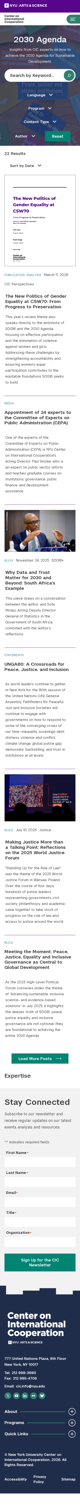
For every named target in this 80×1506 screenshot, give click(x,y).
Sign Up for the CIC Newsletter (40, 1263)
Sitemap (68, 1479)
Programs (14, 1422)
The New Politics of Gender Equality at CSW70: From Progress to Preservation (36, 301)
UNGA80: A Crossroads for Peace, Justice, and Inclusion (36, 666)
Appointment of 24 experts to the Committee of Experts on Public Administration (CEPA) (37, 417)
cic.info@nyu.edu (30, 1386)
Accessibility (15, 1479)
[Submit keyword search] (69, 75)
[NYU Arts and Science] (36, 5)
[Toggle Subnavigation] (72, 1411)
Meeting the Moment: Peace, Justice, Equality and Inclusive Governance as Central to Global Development (37, 959)
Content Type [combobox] (36, 121)
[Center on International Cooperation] (18, 19)
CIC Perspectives (19, 284)
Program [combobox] (36, 108)
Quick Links (16, 1434)
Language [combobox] (36, 95)
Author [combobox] (21, 136)
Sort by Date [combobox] (22, 165)
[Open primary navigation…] (71, 19)
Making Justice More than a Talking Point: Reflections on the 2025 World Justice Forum (35, 850)
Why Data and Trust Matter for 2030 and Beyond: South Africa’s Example (30, 580)
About (10, 1411)
